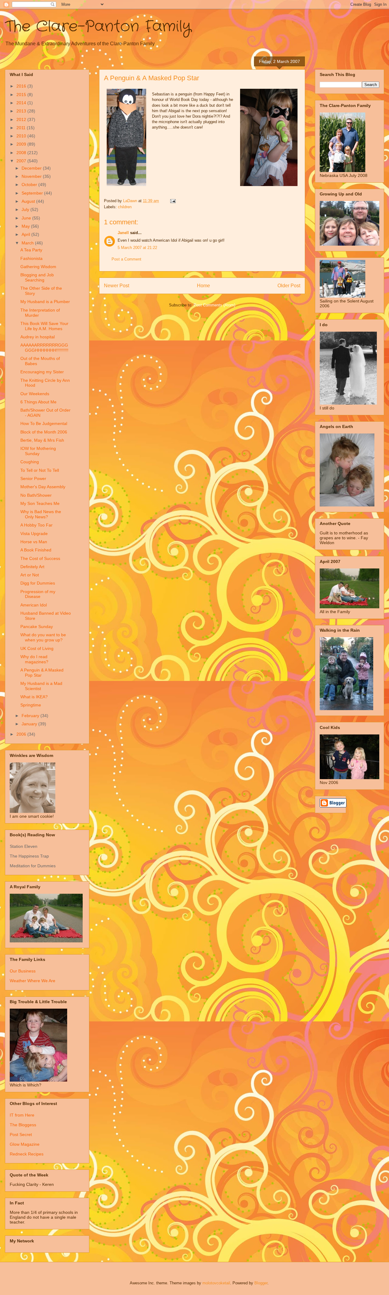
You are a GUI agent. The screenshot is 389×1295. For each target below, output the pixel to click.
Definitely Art (32, 566)
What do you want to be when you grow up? (43, 637)
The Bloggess (23, 1124)
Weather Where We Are (32, 980)
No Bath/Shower (36, 495)
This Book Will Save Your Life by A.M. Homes (44, 326)
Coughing (29, 461)
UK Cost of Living (36, 648)
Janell (123, 232)
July (26, 209)
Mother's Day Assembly (42, 486)
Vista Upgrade (34, 533)
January (30, 723)
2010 (21, 135)
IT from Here (22, 1115)
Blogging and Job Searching (37, 277)
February (31, 715)
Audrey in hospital (37, 336)
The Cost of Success (40, 558)
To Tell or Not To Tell (39, 470)
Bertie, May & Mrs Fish (42, 440)
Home (203, 285)
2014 (21, 102)
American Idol (33, 605)
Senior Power (33, 478)
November (32, 176)
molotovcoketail (216, 1283)
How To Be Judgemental (43, 423)
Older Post (288, 285)
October (30, 184)
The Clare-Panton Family (98, 27)
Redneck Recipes (26, 1154)
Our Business (23, 971)
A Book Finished (35, 549)
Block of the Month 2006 (43, 432)
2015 (21, 94)
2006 (21, 734)
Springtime (30, 705)
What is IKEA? (34, 696)
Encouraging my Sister (42, 371)
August (29, 201)
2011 (21, 127)
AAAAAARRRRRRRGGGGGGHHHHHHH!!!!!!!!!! (44, 348)
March (28, 242)
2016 (21, 86)
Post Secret (21, 1134)
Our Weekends (34, 393)
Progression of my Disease (37, 594)
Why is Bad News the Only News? (40, 514)
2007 (21, 160)
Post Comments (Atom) (214, 305)
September (33, 193)
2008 (21, 152)
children (125, 207)
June (27, 218)
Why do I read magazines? (34, 659)
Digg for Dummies (37, 583)
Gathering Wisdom (38, 266)
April (26, 234)
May (26, 226)
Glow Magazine (25, 1144)
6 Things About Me (38, 401)
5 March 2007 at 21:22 (137, 247)
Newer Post (116, 285)
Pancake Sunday (36, 626)
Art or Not (29, 574)
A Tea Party (31, 249)
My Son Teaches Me (40, 503)
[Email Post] (172, 201)
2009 (21, 144)
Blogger (260, 1283)
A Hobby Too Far (36, 525)
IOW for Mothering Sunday (38, 451)
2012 (21, 119)
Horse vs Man (33, 541)
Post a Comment (126, 259)
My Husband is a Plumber (45, 301)
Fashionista (31, 258)
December (32, 168)
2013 (21, 111)
